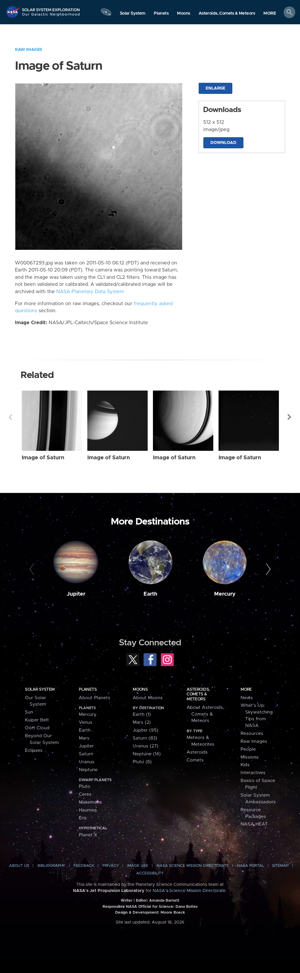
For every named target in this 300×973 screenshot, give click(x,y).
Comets (195, 760)
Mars (84, 738)
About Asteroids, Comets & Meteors (205, 714)
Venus (85, 722)
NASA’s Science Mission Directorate (189, 891)
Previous (10, 417)
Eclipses (33, 750)
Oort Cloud (37, 728)
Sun (29, 712)
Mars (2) (142, 722)
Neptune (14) (147, 754)
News (247, 698)
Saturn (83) (145, 738)
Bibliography (51, 866)
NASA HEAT (254, 824)
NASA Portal (250, 866)
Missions (250, 757)
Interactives (253, 773)
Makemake (90, 802)
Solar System (39, 689)
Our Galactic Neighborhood (51, 16)
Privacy (111, 866)
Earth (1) (142, 714)
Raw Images (28, 49)
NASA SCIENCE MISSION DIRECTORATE (193, 866)
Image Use (137, 866)
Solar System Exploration (51, 8)
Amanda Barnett (164, 900)
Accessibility (150, 873)
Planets (88, 689)
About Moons (148, 698)
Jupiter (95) (145, 730)
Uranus (86, 762)
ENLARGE (215, 88)
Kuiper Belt (37, 720)
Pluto (84, 786)
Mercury (225, 594)
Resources (252, 733)
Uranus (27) (145, 746)
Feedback (84, 866)
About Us (19, 866)
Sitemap (280, 866)
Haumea (88, 810)
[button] (269, 13)
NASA (13, 12)
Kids (245, 765)
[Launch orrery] (106, 13)
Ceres (85, 794)
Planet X (88, 835)
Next (289, 417)
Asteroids (197, 752)
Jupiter (76, 594)
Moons (140, 689)
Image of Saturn (43, 457)
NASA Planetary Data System (90, 291)
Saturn (86, 754)
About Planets (94, 698)
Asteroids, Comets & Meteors (198, 694)
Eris (83, 818)
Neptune (88, 770)
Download (223, 143)
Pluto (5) (142, 762)
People (248, 749)
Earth (150, 594)
